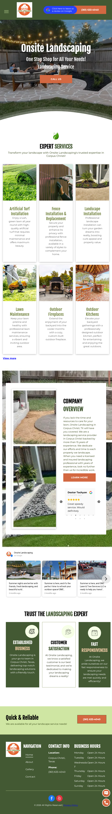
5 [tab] (84, 515)
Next (98, 501)
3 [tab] (75, 515)
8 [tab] (75, 518)
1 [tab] (66, 515)
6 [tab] (88, 515)
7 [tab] (93, 515)
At (46, 655)
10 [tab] (84, 518)
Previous (61, 501)
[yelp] (59, 798)
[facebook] (51, 798)
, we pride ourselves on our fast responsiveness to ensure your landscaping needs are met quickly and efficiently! (94, 671)
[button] (5, 578)
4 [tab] (80, 515)
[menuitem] (35, 754)
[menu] (6, 11)
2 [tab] (71, 515)
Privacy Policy (70, 805)
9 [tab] (80, 518)
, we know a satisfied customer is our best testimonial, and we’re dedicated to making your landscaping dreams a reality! (59, 666)
